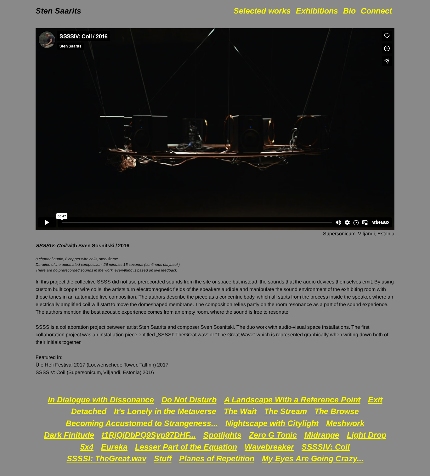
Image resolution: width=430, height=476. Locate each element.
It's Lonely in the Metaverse (165, 411)
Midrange (321, 434)
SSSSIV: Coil (326, 446)
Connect (376, 10)
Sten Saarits (58, 10)
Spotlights (222, 434)
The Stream (285, 411)
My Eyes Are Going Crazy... (313, 458)
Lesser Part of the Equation (186, 446)
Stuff (163, 458)
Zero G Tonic (273, 434)
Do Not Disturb (189, 399)
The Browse (336, 411)
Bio (349, 10)
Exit (375, 399)
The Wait (240, 411)
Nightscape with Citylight (272, 423)
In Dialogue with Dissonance (101, 399)
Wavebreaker (269, 446)
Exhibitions (317, 10)
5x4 (86, 446)
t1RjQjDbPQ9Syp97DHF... (149, 434)
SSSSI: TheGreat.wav (106, 458)
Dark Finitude (69, 434)
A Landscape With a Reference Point (292, 399)
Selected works (262, 10)
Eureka (114, 446)
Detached (88, 411)
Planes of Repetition (216, 458)
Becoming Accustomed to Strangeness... (142, 423)
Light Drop (366, 434)
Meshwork (345, 423)
